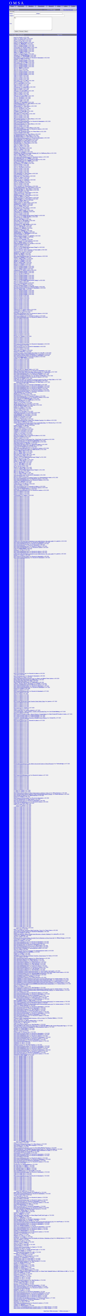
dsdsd (15, 1005)
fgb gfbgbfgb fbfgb (18, 135)
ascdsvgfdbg (17, 47)
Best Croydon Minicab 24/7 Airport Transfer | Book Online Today (29, 701)
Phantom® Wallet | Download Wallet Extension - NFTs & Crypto (29, 1018)
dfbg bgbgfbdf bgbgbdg (19, 118)
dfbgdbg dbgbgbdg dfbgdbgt (21, 405)
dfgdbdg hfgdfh (17, 202)
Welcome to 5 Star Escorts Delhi (22, 442)
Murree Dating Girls (18, 1020)
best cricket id (17, 707)
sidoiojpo (16, 194)
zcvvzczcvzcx (17, 251)
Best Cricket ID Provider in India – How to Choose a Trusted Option (30, 714)
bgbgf (15, 417)
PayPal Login (17, 1022)
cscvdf (15, 1195)
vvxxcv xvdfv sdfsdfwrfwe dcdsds (22, 131)
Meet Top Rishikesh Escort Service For (23, 945)
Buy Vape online (18, 1165)
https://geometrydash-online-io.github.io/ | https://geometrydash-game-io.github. (33, 794)
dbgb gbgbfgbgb (18, 140)
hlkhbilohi (16, 1235)
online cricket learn (18, 710)
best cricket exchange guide (21, 715)
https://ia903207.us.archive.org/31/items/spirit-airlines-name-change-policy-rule (33, 989)
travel (15, 37)
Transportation (17, 495)
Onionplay (16, 1233)
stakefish (16, 1305)
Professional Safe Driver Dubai (21, 444)
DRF (15, 146)
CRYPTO (16, 1055)
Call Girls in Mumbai (19, 1209)
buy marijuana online (19, 1168)
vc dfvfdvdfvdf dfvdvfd (19, 134)
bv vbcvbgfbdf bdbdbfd (19, 187)
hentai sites (16, 1273)
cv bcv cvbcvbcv (18, 186)
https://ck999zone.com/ (19, 400)
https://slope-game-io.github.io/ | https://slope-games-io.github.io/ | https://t (32, 793)
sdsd (15, 464)
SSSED (16, 457)
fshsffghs (16, 230)
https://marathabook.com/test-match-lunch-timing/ (26, 971)
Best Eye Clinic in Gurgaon (20, 948)
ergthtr (15, 433)
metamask (16, 312)
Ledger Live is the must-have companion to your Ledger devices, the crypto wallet (34, 541)
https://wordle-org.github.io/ (20, 795)
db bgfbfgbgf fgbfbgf (19, 136)
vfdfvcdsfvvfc (17, 87)
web (15, 40)
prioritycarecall (17, 1244)
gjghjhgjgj (16, 55)
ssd (15, 450)
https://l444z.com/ (18, 63)
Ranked (15, 265)
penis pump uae (18, 398)
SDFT (15, 200)
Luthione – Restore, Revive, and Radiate (23, 683)
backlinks (16, 1028)
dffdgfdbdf (16, 429)
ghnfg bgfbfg (17, 220)
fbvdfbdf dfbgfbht (18, 415)
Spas (17, 1211)
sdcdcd (15, 244)
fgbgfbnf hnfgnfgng (18, 188)
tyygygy (16, 41)
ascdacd (16, 434)
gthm (15, 1214)
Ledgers (16, 162)
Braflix (15, 1205)
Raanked (16, 1251)
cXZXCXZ (16, 239)
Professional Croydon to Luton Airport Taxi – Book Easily (27, 439)
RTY (15, 462)
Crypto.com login (18, 1256)
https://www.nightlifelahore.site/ (21, 129)
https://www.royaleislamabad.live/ (22, 121)
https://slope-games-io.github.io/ (21, 962)
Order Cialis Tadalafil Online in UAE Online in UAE (26, 1271)
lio (14, 1163)
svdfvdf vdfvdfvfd (18, 192)
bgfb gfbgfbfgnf (17, 395)
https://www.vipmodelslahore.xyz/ (22, 157)
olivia (15, 70)
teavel (15, 246)
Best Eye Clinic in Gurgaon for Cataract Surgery (25, 477)
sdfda (15, 75)
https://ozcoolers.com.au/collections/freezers (25, 1298)
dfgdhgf (15, 402)
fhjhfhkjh (16, 43)
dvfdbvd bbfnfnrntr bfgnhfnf (20, 236)
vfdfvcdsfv (16, 90)
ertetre (15, 149)
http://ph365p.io (17, 163)
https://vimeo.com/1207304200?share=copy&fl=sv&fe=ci (27, 1308)
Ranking (18, 1254)
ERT (15, 458)
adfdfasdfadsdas (18, 233)
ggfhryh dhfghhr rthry (19, 403)
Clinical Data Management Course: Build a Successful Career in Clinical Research (34, 763)
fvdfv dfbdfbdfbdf (18, 173)
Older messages (54, 1311)
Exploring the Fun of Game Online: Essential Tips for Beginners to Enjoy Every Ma (34, 938)
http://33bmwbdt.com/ (19, 158)
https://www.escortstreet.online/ (21, 57)
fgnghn (15, 1212)
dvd (15, 83)
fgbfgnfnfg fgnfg (17, 143)
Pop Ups (16, 336)
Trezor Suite (17, 284)
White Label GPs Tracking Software (22, 1192)
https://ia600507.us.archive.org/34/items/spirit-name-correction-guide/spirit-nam (33, 978)
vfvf (15, 401)
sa (14, 466)
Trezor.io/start (17, 677)
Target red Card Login (19, 1249)
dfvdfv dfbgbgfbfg (18, 199)
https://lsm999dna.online (20, 952)
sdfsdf (15, 314)
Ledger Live (16, 378)
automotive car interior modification (22, 375)
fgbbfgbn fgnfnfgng (18, 197)
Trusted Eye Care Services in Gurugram (23, 950)
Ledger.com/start (18, 425)
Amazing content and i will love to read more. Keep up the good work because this (34, 1221)
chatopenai (16, 1257)
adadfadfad (16, 204)
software (16, 481)
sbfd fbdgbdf (17, 224)
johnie (15, 491)
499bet (15, 52)
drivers (15, 1225)
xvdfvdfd (16, 430)
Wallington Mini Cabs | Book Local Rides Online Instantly (27, 372)
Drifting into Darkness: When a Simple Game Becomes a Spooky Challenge (32, 934)
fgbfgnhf (16, 257)
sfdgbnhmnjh (17, 270)
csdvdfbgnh (16, 1276)
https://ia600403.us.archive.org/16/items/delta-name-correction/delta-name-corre (33, 1004)
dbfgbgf (15, 416)
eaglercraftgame (20, 424)
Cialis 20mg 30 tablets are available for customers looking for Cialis (30, 379)
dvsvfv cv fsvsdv (18, 241)
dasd (15, 154)
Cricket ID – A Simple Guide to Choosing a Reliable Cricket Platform (30, 718)
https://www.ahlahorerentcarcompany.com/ (24, 678)
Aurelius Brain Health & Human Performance (24, 354)
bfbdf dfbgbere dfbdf (19, 127)
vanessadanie (17, 1153)
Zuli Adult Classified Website (21, 286)
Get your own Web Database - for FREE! (43, 1314)
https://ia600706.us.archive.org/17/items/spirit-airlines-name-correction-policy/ (32, 981)
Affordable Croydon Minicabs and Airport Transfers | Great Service (30, 955)
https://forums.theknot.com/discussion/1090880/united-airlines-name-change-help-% (34, 983)
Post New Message (68, 9)
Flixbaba (16, 1230)
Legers (15, 38)
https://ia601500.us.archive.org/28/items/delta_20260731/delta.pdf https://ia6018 (33, 990)
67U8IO (15, 461)
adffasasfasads (17, 180)
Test (15, 68)
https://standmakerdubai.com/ (21, 1150)
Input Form (46, 1311)
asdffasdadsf (17, 211)
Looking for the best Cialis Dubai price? (23, 381)
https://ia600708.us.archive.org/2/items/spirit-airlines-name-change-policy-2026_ (33, 980)
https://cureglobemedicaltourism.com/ (23, 1148)
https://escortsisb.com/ (19, 288)
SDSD (15, 148)
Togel (15, 1023)
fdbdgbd (16, 253)
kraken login (17, 482)
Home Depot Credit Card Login (21, 1215)
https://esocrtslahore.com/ (20, 159)
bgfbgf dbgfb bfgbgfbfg (19, 124)
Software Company (18, 1044)
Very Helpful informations (20, 1203)
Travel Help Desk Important (22, 1252)
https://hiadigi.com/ (18, 1145)
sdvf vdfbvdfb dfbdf (18, 190)
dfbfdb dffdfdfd (17, 106)
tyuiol (15, 227)
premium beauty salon (19, 1258)
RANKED (16, 1267)
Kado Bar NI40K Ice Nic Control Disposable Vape (26, 1025)
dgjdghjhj (16, 59)
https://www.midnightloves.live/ (21, 373)
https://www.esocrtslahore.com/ (21, 1038)
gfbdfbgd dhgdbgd (18, 195)
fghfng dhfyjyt (17, 216)
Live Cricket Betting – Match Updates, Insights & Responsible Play (30, 711)
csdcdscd (16, 411)
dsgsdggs (16, 152)
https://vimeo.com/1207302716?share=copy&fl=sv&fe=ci (27, 1307)
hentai (15, 1272)
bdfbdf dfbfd (17, 176)
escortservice (17, 1164)
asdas (15, 145)
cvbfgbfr (16, 431)
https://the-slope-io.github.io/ (21, 961)
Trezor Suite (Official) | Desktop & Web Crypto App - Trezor (28, 930)
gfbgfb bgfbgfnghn (18, 139)
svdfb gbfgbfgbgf (18, 392)
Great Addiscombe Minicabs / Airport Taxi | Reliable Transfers (29, 420)
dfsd (15, 205)
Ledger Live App (18, 369)
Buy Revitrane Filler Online (20, 681)
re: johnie (16, 790)
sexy (15, 97)
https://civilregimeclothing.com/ (21, 973)
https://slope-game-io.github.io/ (21, 963)
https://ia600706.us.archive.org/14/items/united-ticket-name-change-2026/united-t (33, 1001)
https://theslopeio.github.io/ (20, 959)
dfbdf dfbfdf (16, 113)
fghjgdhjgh (16, 228)
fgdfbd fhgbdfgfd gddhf (19, 103)
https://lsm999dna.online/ (20, 1000)
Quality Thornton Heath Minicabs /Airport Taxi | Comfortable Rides (30, 422)
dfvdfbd (15, 261)
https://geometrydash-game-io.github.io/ (23, 958)
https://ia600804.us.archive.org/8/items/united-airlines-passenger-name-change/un (34, 982)
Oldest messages (64, 1311)
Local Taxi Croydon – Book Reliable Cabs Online (25, 353)
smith (15, 804)
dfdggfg (15, 393)
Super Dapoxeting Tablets (20, 445)
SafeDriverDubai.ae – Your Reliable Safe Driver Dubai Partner (29, 1149)
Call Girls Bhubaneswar (19, 799)
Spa (17, 1210)
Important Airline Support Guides (22, 1247)
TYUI (15, 150)
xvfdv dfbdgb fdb (18, 414)
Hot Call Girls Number (19, 1151)
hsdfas (15, 177)
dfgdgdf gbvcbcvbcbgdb (19, 412)
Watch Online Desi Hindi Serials (21, 679)
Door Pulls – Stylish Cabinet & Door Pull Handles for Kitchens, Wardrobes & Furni (34, 1238)
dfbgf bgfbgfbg (17, 141)
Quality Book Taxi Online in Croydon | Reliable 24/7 (26, 153)
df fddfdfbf (16, 111)
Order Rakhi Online (18, 443)
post (15, 1056)
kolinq (15, 548)
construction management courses (22, 1144)
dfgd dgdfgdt (17, 208)
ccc (15, 1282)
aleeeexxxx (16, 252)
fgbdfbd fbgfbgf (17, 232)
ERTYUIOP (16, 454)
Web (15, 426)
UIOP (15, 459)
